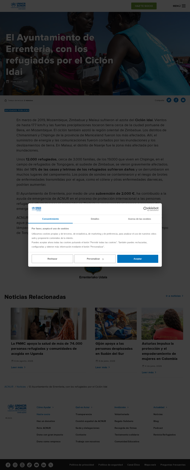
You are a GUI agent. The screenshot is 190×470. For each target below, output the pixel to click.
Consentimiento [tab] (50, 219)
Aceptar (138, 258)
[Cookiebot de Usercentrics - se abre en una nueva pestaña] (146, 209)
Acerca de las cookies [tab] (139, 219)
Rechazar (52, 258)
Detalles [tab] (95, 219)
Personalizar (93, 258)
